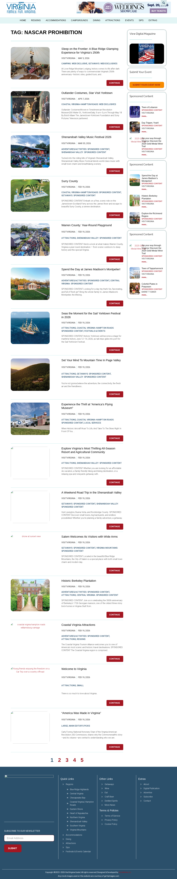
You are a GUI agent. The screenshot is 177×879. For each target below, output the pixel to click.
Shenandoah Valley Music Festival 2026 (86, 137)
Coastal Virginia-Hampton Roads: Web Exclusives (88, 104)
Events (129, 20)
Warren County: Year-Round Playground (86, 225)
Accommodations (56, 20)
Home (23, 20)
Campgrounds (79, 20)
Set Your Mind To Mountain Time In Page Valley (91, 360)
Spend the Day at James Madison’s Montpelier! (90, 269)
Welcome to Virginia (74, 669)
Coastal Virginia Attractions (78, 624)
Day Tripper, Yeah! (150, 123)
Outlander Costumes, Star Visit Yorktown (86, 93)
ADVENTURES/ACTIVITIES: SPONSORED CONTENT (85, 149)
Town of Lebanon (150, 107)
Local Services (92, 423)
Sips (141, 20)
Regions (36, 20)
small (80, 685)
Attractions (112, 20)
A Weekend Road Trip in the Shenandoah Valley (91, 492)
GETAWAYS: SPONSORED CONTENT (78, 195)
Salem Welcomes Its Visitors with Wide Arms (89, 536)
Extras (153, 20)
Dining (96, 20)
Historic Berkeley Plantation (78, 580)
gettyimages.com (111, 876)
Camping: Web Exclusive (74, 63)
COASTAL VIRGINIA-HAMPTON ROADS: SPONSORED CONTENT (91, 192)
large (64, 726)
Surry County (69, 181)
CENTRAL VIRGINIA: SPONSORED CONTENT (97, 595)
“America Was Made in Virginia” (81, 713)
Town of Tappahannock (152, 268)
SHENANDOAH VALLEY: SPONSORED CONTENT (83, 152)
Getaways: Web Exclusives (102, 63)
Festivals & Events (94, 331)
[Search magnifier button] (164, 3)
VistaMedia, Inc (125, 872)
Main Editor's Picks (79, 726)
